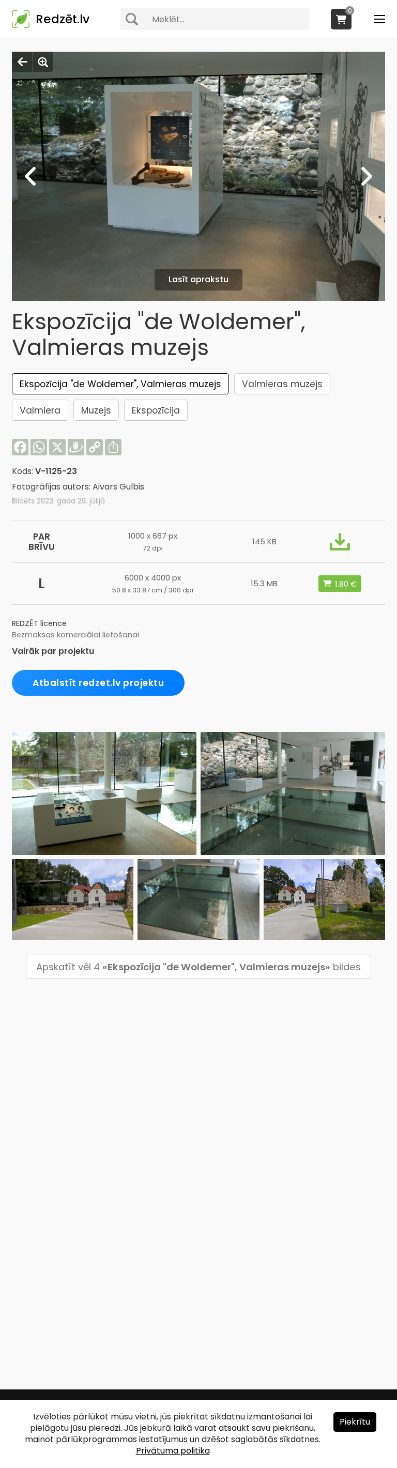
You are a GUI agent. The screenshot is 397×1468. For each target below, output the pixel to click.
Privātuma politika (173, 1451)
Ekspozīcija (156, 410)
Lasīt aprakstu (198, 279)
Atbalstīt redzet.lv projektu (98, 683)
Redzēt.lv (62, 19)
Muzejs (96, 410)
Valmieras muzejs (282, 384)
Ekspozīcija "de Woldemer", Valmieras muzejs (120, 384)
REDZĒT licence (39, 623)
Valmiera (40, 410)
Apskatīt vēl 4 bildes (198, 966)
